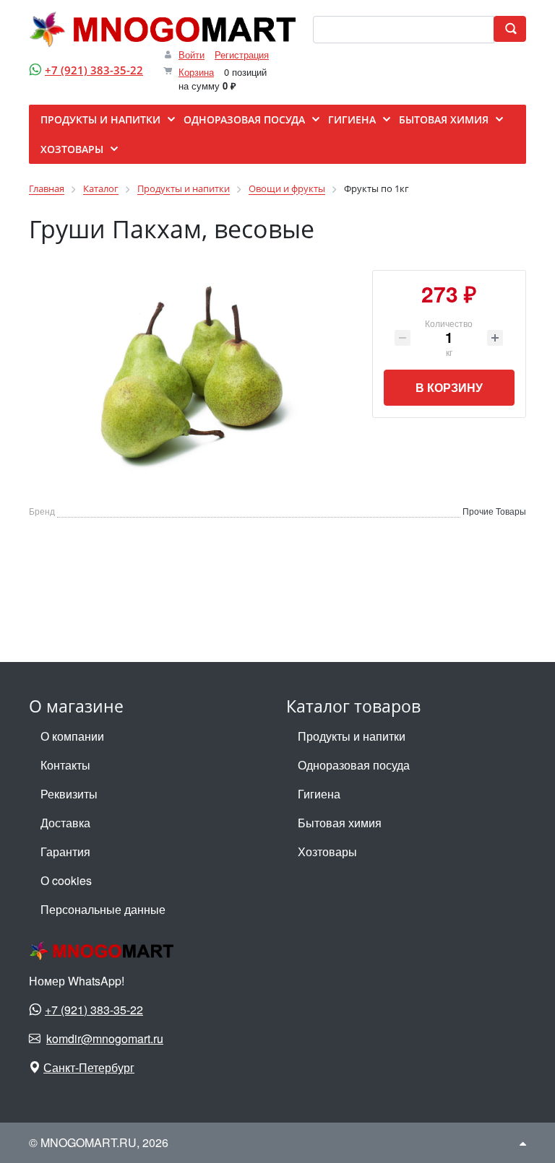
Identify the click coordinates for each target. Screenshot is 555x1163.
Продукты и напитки (351, 736)
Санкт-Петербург (88, 1067)
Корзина (196, 72)
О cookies (66, 880)
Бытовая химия (340, 822)
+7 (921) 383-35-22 (94, 70)
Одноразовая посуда (354, 765)
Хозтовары (327, 851)
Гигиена (319, 793)
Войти (191, 54)
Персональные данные (102, 909)
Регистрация (242, 54)
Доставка (65, 822)
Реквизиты (69, 793)
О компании (72, 736)
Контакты (65, 765)
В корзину (449, 387)
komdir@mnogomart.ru (104, 1038)
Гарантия (65, 851)
